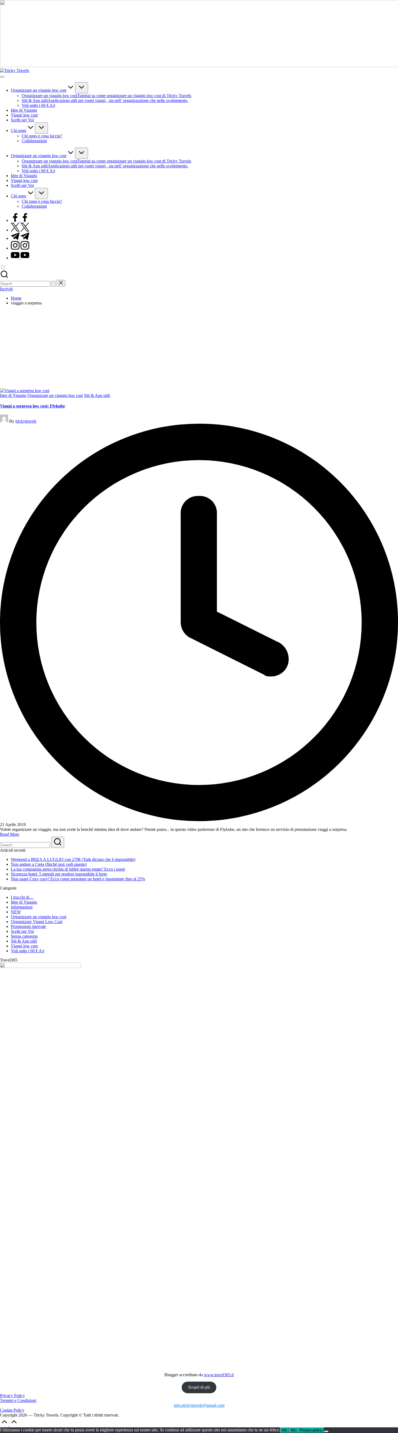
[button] (53, 284)
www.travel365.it (219, 1374)
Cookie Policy (12, 1410)
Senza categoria (24, 936)
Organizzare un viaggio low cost (55, 395)
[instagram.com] (20, 248)
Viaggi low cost (24, 946)
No (293, 1430)
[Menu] (2, 77)
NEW (16, 912)
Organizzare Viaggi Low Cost (36, 921)
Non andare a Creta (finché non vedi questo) (49, 864)
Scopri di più (199, 1387)
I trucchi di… (22, 897)
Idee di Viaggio (13, 395)
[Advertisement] (199, 348)
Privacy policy (311, 1430)
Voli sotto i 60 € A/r (27, 950)
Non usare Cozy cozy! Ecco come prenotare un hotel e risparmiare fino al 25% (78, 879)
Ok (284, 1430)
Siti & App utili (97, 395)
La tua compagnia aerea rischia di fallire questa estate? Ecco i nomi (68, 869)
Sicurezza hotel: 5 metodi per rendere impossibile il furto (59, 874)
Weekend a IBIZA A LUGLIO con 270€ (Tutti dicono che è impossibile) (73, 859)
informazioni (21, 907)
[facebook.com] (20, 220)
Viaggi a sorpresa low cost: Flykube (32, 406)
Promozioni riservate (28, 926)
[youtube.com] (20, 258)
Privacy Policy (12, 1395)
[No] (326, 1431)
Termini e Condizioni (18, 1400)
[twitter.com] (20, 230)
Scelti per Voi (22, 931)
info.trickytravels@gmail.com (199, 1405)
